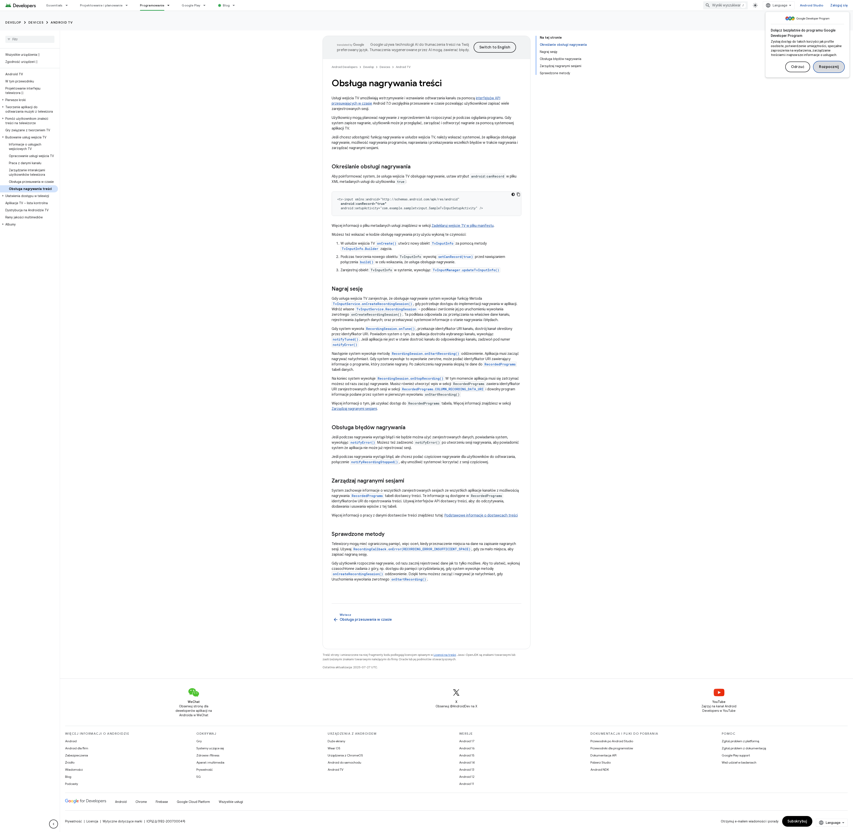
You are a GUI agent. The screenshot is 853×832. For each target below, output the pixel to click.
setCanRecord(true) (455, 257)
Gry (199, 741)
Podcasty (71, 784)
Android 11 (466, 784)
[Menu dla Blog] (236, 5)
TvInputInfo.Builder (360, 249)
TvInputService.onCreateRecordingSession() (372, 304)
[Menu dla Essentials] (69, 5)
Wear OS (334, 748)
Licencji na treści (445, 655)
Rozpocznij (829, 67)
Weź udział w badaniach (739, 762)
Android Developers (344, 67)
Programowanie (152, 5)
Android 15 (466, 755)
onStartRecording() (408, 579)
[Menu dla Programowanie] (170, 5)
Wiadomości (74, 770)
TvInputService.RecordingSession (386, 309)
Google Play (191, 5)
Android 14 (467, 762)
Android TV (62, 22)
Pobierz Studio (600, 762)
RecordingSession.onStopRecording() (410, 378)
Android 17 (466, 741)
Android (71, 741)
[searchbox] (29, 39)
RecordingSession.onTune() (390, 329)
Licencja (92, 821)
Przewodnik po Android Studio (611, 741)
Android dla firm (76, 748)
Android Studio (811, 5)
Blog (226, 5)
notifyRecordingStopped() (374, 462)
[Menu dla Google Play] (206, 5)
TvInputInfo (442, 243)
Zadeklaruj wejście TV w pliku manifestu (463, 225)
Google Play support (736, 755)
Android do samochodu (344, 762)
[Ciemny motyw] (513, 194)
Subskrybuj (797, 821)
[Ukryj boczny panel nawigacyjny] (53, 824)
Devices (36, 22)
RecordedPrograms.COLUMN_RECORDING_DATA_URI (443, 389)
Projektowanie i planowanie (101, 5)
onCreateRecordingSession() (358, 574)
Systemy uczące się (210, 748)
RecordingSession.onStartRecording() (425, 353)
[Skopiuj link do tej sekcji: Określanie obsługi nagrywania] (415, 167)
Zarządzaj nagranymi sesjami (354, 409)
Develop (13, 22)
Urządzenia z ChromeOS (345, 755)
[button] (29, 100)
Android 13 (466, 770)
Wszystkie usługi (231, 802)
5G (198, 777)
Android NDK (599, 770)
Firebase (162, 802)
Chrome (141, 802)
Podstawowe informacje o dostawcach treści (481, 515)
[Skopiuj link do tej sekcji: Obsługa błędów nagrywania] (409, 428)
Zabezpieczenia (76, 755)
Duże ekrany (336, 741)
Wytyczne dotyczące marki (122, 821)
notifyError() (345, 345)
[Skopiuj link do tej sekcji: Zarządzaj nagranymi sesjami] (408, 481)
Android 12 (466, 777)
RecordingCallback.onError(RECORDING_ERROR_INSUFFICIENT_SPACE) (411, 549)
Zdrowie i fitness (207, 755)
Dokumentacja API (603, 755)
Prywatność (204, 770)
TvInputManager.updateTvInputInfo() (466, 270)
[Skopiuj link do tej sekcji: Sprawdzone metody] (389, 534)
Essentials (54, 5)
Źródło (69, 762)
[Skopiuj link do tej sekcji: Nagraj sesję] (367, 289)
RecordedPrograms (500, 364)
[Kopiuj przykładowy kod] (518, 194)
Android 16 (467, 748)
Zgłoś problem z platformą (740, 741)
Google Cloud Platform (193, 802)
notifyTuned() (345, 339)
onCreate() (386, 243)
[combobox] (725, 5)
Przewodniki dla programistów (611, 748)
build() (366, 262)
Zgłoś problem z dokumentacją (744, 748)
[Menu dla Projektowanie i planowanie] (129, 5)
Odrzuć (797, 67)
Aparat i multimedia (210, 762)
